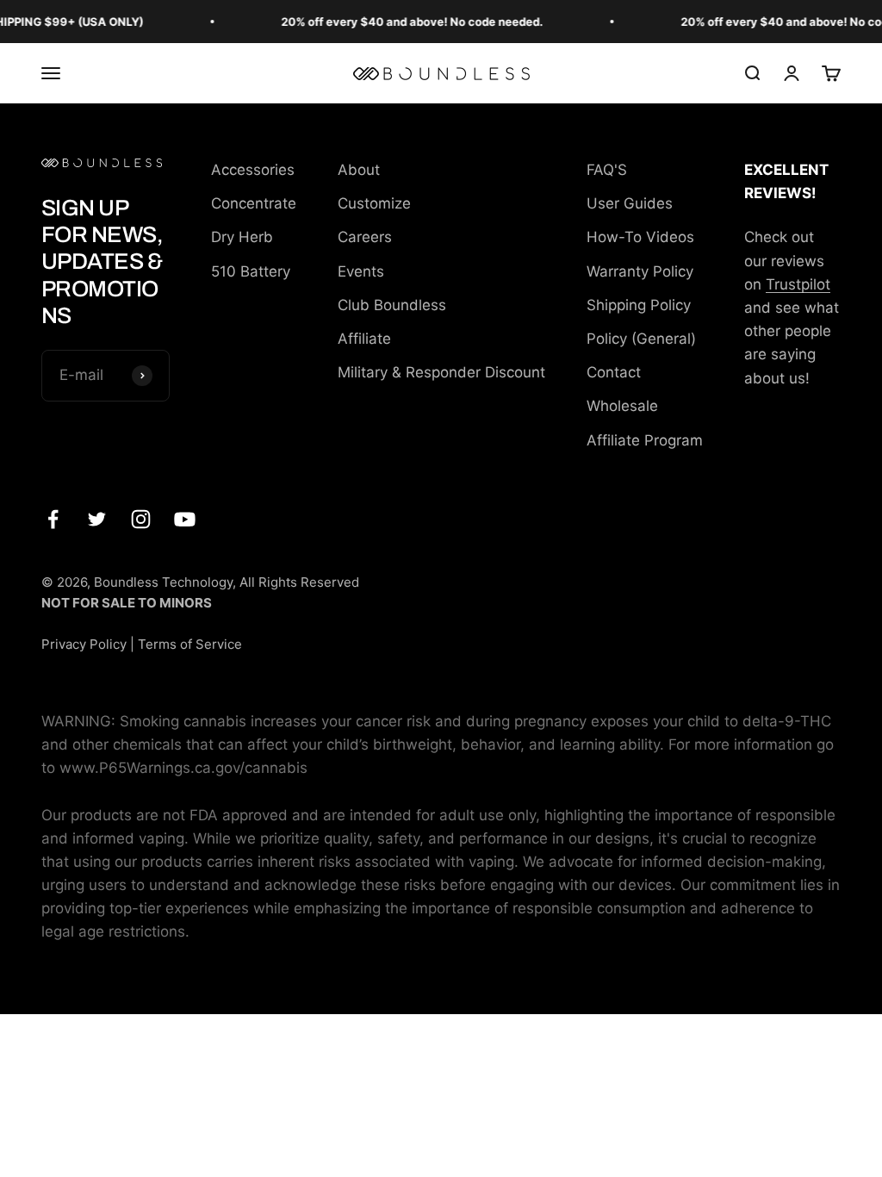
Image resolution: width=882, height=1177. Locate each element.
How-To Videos (640, 237)
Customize (374, 203)
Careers (365, 237)
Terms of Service (190, 644)
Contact (614, 372)
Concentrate (253, 203)
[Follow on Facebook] (53, 519)
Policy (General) (641, 338)
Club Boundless (392, 305)
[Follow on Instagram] (140, 519)
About (359, 169)
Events (361, 271)
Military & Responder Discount (441, 372)
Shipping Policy (639, 305)
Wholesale (622, 405)
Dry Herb (242, 237)
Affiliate (364, 338)
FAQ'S (607, 169)
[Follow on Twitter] (97, 519)
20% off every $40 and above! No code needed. (405, 21)
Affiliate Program (645, 440)
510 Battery (250, 271)
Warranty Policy (640, 271)
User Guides (630, 203)
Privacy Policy (84, 644)
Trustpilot (798, 284)
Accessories (253, 169)
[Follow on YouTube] (184, 519)
